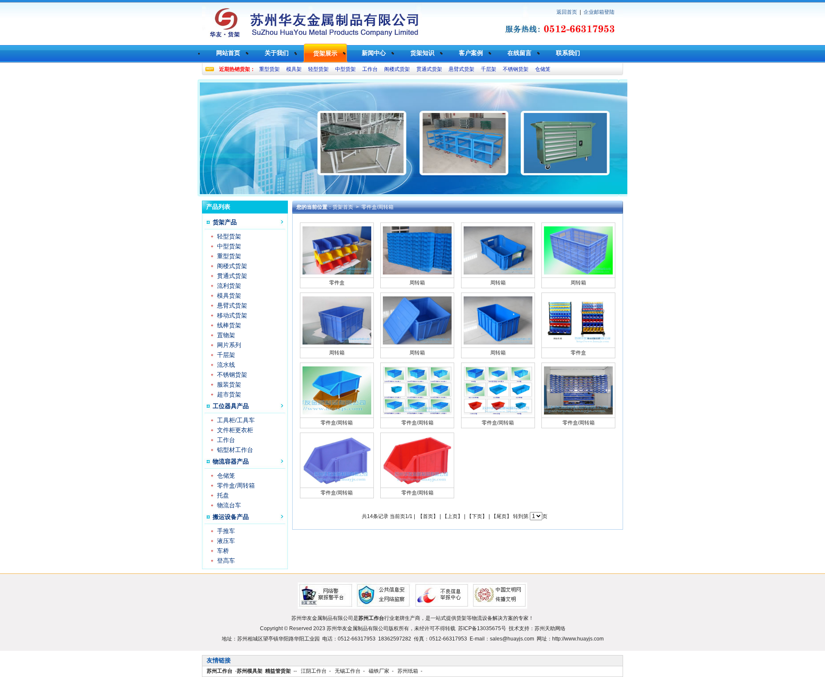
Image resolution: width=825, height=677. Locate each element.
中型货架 (345, 69)
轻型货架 (318, 69)
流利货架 (229, 285)
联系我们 (568, 52)
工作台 (370, 69)
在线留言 (519, 52)
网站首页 (228, 52)
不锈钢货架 (516, 69)
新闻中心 (374, 52)
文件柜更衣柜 (235, 430)
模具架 (294, 69)
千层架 (488, 69)
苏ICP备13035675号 (482, 628)
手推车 (226, 531)
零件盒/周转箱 (236, 485)
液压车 (226, 540)
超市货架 (229, 394)
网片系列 (229, 345)
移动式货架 (232, 315)
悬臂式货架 (461, 69)
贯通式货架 (429, 69)
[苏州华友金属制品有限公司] (313, 41)
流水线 (226, 364)
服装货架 (229, 384)
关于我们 (277, 52)
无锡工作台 (348, 671)
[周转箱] (417, 273)
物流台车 (229, 505)
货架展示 (325, 53)
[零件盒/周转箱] (336, 413)
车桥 (223, 550)
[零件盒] (336, 273)
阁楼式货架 (397, 69)
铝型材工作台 (235, 449)
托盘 (223, 495)
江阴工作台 (314, 671)
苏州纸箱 (407, 671)
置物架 (226, 335)
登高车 (226, 560)
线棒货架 (229, 325)
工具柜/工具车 (236, 420)
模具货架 (229, 295)
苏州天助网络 (550, 628)
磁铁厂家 (379, 671)
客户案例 (471, 52)
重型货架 (269, 69)
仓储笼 (542, 69)
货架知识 (422, 52)
